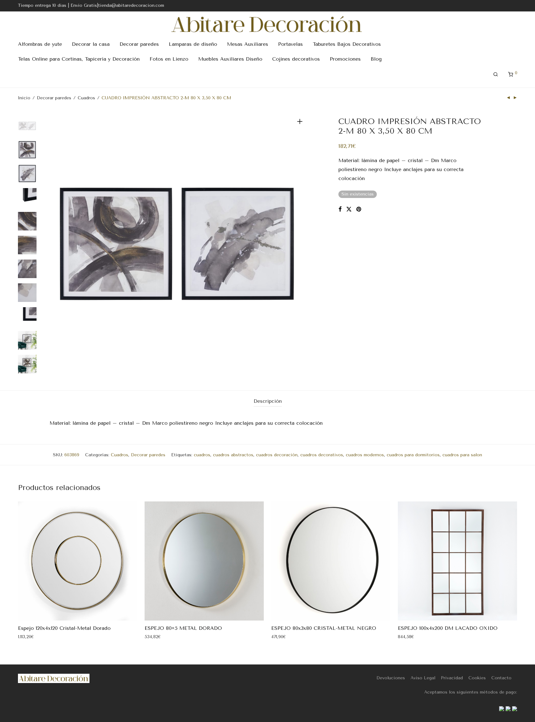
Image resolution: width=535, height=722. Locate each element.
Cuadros (86, 98)
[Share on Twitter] (349, 209)
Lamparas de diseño (193, 44)
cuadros (202, 455)
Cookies (477, 678)
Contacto (501, 678)
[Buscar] (495, 74)
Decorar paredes (139, 44)
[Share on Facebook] (339, 209)
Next (301, 244)
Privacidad (452, 678)
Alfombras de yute (40, 44)
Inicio (24, 98)
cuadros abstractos (233, 455)
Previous (53, 244)
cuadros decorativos (321, 455)
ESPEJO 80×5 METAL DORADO (183, 628)
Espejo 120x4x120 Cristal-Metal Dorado (64, 628)
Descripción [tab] (268, 401)
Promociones (345, 59)
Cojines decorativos (296, 59)
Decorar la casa (91, 44)
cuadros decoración (277, 455)
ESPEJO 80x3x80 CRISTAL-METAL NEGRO (323, 628)
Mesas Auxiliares (247, 44)
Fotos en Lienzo (169, 59)
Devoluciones (390, 678)
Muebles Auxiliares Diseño (230, 59)
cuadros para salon (462, 455)
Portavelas (290, 44)
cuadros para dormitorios (413, 455)
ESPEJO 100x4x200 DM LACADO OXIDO (448, 628)
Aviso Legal (423, 678)
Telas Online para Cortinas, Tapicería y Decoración (79, 59)
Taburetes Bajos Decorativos (347, 44)
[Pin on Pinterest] (359, 209)
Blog (376, 59)
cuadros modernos (365, 455)
